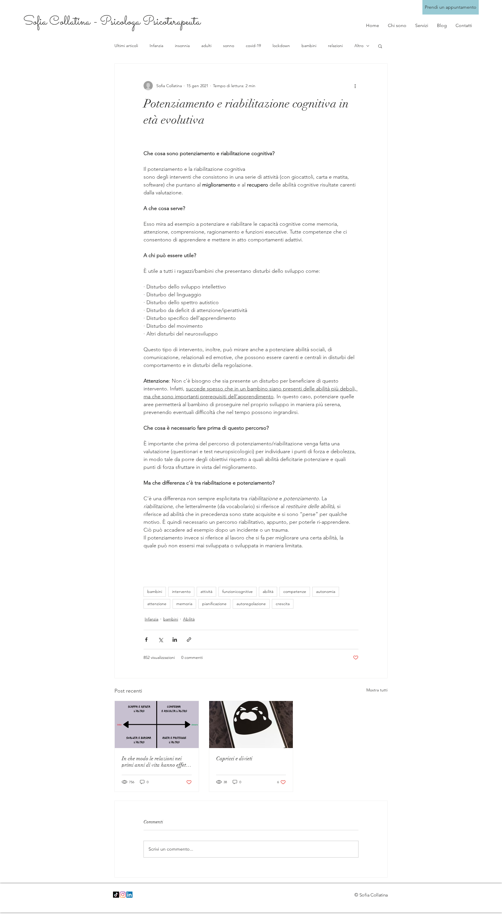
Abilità (189, 619)
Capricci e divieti (234, 758)
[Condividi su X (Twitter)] (160, 639)
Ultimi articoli (126, 45)
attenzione (156, 603)
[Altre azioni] (355, 85)
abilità (268, 591)
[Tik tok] (116, 895)
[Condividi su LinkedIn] (175, 639)
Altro (358, 45)
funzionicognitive (237, 591)
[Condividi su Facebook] (146, 639)
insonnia (182, 45)
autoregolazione (251, 603)
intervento (181, 591)
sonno (228, 45)
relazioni (335, 45)
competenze (294, 591)
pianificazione (214, 603)
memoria (184, 603)
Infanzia (156, 45)
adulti (206, 45)
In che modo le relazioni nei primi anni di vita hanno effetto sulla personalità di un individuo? (156, 761)
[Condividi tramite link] (189, 639)
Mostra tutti (377, 690)
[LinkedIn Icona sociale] (129, 895)
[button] (380, 46)
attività (206, 591)
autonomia (325, 591)
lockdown (281, 45)
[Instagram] (123, 895)
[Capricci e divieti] (251, 724)
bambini (309, 45)
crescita (283, 603)
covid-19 (253, 45)
